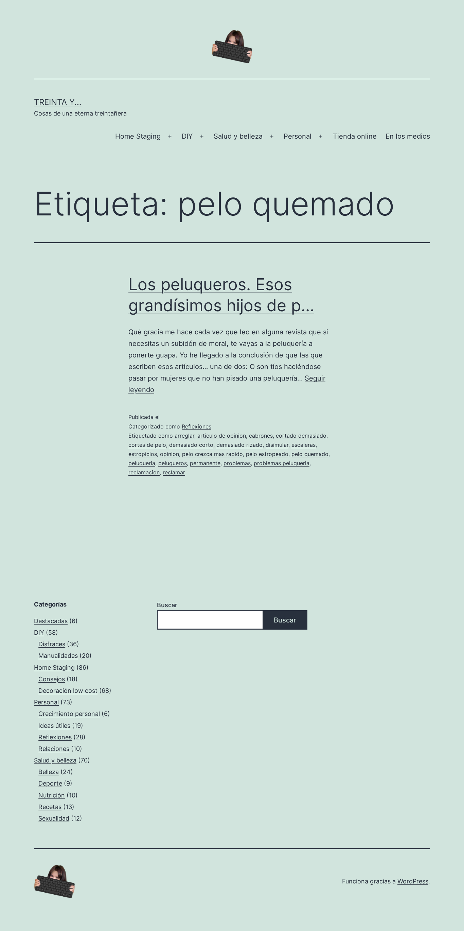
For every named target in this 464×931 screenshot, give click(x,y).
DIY (187, 136)
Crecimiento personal (69, 713)
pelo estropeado (267, 454)
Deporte (50, 783)
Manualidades (58, 655)
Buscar (167, 605)
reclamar (174, 472)
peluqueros (172, 463)
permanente (205, 463)
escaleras (303, 444)
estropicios (142, 454)
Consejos (51, 679)
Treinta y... (58, 102)
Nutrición (51, 795)
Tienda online (355, 136)
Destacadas (51, 621)
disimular (277, 444)
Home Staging (138, 136)
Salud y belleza (238, 136)
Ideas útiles (54, 725)
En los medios (408, 136)
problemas (237, 463)
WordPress (412, 881)
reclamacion (144, 472)
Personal (297, 136)
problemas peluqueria (281, 463)
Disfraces (51, 644)
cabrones (261, 435)
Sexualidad (53, 818)
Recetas (49, 806)
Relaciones (53, 748)
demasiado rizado (239, 444)
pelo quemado (309, 454)
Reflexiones (196, 426)
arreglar (184, 435)
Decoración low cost (67, 690)
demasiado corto (191, 444)
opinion (169, 454)
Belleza (48, 771)
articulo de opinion (221, 435)
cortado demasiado (301, 435)
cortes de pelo (147, 444)
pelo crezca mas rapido (212, 454)
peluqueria (141, 463)
